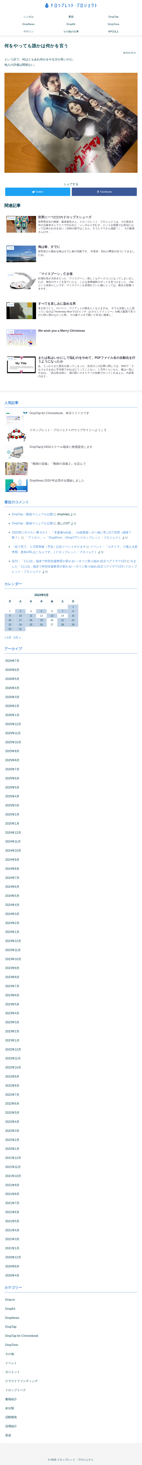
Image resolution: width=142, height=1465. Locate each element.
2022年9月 (12, 1076)
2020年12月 (13, 1257)
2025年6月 (12, 778)
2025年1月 (12, 823)
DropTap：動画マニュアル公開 (32, 514)
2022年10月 (13, 1067)
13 (52, 615)
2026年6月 (12, 669)
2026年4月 (12, 688)
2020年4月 (12, 1275)
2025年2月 (12, 814)
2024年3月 (12, 913)
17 (20, 620)
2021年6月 (12, 1212)
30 (10, 629)
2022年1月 (12, 1148)
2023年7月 (12, 986)
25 (31, 624)
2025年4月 (12, 796)
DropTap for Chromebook (21, 1335)
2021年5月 (12, 1221)
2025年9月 (12, 751)
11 (31, 615)
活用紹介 (11, 1426)
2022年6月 (12, 1103)
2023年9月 (12, 968)
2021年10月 (13, 1176)
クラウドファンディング (21, 1381)
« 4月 (7, 637)
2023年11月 (13, 950)
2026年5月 (12, 678)
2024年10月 (13, 850)
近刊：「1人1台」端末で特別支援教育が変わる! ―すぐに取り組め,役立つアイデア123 (69, 561)
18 (31, 620)
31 (20, 629)
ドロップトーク (15, 1390)
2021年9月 (12, 1185)
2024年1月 (12, 931)
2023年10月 (13, 959)
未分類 (9, 1408)
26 (41, 624)
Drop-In (10, 1299)
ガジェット (12, 1372)
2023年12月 (13, 941)
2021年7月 (12, 1203)
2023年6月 (12, 995)
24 (20, 624)
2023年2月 (12, 1031)
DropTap (10, 1326)
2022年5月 (12, 1112)
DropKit (10, 1308)
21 (62, 620)
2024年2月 (12, 923)
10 (20, 615)
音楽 (8, 1435)
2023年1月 (12, 1040)
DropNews (12, 1317)
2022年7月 (12, 1094)
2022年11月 (13, 1058)
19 (41, 620)
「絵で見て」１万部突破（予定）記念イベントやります (49, 546)
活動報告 (11, 1417)
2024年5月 (12, 895)
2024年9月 (12, 859)
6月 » (17, 637)
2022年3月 (12, 1130)
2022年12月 (13, 1049)
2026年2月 (12, 705)
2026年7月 (12, 660)
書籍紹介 (11, 1399)
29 (73, 624)
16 (10, 620)
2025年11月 (13, 733)
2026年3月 (12, 697)
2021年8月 (12, 1194)
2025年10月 (13, 742)
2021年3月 (12, 1239)
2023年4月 (12, 1013)
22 (73, 620)
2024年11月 (13, 841)
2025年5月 (12, 787)
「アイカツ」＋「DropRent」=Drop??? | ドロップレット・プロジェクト (73, 537)
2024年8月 (12, 868)
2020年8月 (12, 1266)
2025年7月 (12, 769)
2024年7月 (12, 877)
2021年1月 (12, 1248)
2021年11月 (13, 1166)
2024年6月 (12, 886)
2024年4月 (12, 904)
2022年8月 (12, 1085)
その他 (9, 1354)
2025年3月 (12, 805)
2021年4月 (12, 1230)
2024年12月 (13, 832)
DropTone (11, 1344)
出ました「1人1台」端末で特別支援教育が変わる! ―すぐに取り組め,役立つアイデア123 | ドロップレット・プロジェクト (74, 566)
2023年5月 (12, 1004)
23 (10, 624)
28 (62, 624)
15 (73, 615)
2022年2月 (12, 1139)
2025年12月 (13, 724)
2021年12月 (13, 1157)
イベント (11, 1363)
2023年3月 (12, 1022)
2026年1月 (12, 715)
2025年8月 (12, 760)
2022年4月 (12, 1121)
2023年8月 (12, 977)
